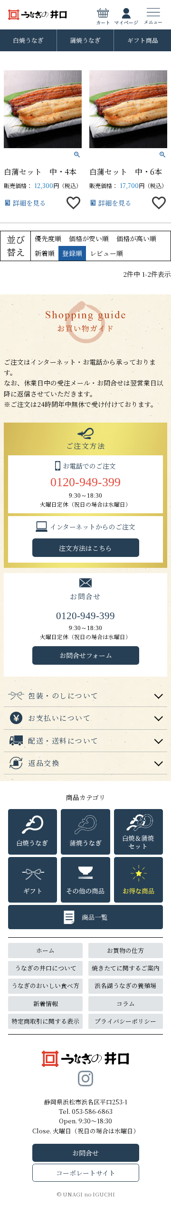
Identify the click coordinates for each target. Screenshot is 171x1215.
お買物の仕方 (125, 950)
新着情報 (45, 1003)
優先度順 (48, 238)
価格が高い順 (136, 238)
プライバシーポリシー (125, 1021)
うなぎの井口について (45, 967)
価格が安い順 (89, 238)
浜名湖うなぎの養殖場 (125, 985)
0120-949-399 (85, 482)
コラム (125, 1003)
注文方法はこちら (85, 548)
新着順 (45, 253)
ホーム (45, 950)
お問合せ (85, 1153)
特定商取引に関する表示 (45, 1021)
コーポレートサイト (85, 1172)
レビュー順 (106, 253)
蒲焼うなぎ (85, 40)
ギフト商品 (142, 40)
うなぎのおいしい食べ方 (45, 985)
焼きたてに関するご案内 (126, 967)
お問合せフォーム (85, 655)
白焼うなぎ (28, 40)
